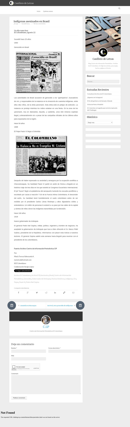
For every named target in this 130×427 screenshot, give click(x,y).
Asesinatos (44, 275)
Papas (16, 282)
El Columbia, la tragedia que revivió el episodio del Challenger (102, 109)
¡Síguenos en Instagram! (95, 97)
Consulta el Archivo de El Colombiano (99, 94)
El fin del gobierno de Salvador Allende (99, 101)
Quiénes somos (48, 11)
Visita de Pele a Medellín (95, 104)
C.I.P (46, 327)
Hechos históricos (58, 279)
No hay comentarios (39, 23)
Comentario (14, 373)
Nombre (14, 348)
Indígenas (69, 279)
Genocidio (27, 279)
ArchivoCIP (35, 275)
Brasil (51, 275)
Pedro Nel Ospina (32, 282)
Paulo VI (22, 282)
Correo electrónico (54, 348)
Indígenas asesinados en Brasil (32, 21)
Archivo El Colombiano (22, 275)
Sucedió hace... (26, 23)
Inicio (38, 11)
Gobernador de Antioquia (41, 279)
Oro (74, 279)
